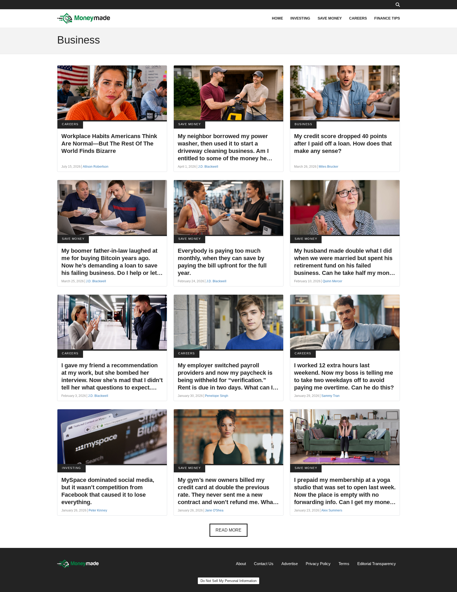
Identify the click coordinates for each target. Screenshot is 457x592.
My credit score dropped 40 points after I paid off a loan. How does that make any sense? (343, 143)
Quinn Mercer (332, 281)
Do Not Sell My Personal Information (228, 581)
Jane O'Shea (214, 510)
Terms (344, 563)
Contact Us (263, 563)
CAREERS (358, 18)
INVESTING (300, 18)
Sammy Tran (330, 396)
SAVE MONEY (330, 18)
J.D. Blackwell (208, 166)
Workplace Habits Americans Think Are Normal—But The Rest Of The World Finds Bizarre (109, 143)
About (241, 563)
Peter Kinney (98, 510)
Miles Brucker (328, 166)
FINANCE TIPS (387, 18)
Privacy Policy (318, 563)
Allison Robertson (95, 166)
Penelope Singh (216, 396)
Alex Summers (331, 510)
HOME (277, 18)
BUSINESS (303, 124)
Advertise (289, 563)
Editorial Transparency (376, 563)
